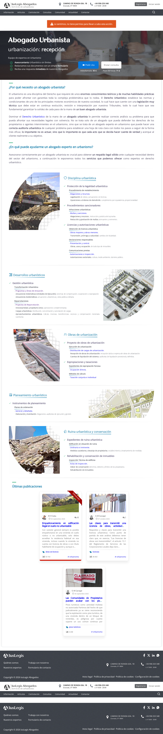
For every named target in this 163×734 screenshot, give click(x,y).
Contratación (34, 12)
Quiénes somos (11, 662)
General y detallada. (24, 411)
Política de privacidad (104, 676)
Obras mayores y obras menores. (84, 232)
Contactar (85, 12)
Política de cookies (125, 676)
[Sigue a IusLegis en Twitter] (148, 656)
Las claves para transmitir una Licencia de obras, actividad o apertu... (107, 526)
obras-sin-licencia (52, 552)
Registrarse (141, 4)
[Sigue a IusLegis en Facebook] (144, 656)
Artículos (21, 12)
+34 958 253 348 (152, 664)
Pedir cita (89, 65)
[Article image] (60, 503)
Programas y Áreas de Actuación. (30, 291)
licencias (96, 552)
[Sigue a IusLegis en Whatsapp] (157, 656)
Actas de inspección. (79, 463)
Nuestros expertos (13, 667)
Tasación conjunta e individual (83, 377)
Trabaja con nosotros (38, 662)
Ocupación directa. (78, 369)
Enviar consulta (111, 65)
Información (9, 12)
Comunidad (60, 12)
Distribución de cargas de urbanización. (87, 350)
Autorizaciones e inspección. (82, 254)
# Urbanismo (73, 557)
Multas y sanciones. (78, 213)
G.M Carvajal (100, 516)
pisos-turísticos (75, 627)
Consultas (47, 12)
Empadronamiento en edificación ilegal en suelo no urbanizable (60, 525)
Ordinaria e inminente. (80, 447)
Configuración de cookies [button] (147, 676)
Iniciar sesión (154, 4)
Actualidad (73, 12)
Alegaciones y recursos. (80, 194)
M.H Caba (52, 516)
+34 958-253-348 (102, 3)
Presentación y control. (80, 243)
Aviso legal (87, 676)
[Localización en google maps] (60, 5)
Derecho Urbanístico (33, 116)
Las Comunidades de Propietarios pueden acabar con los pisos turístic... (84, 600)
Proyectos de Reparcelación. (27, 304)
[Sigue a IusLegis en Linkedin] (153, 656)
